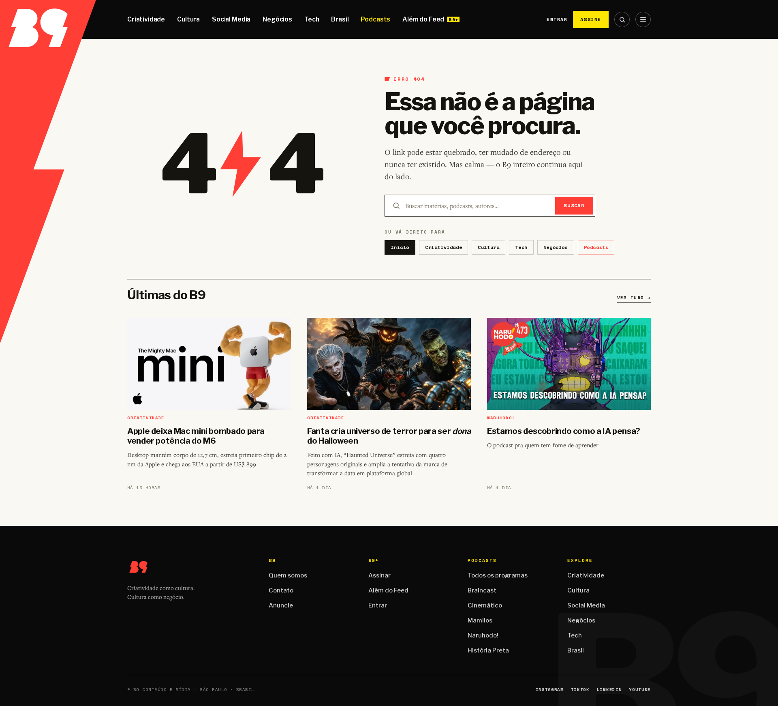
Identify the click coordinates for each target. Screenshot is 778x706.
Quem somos (288, 575)
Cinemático (485, 605)
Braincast (482, 590)
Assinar (379, 575)
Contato (281, 590)
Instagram (550, 690)
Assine (590, 19)
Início (400, 247)
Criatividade (146, 19)
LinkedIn (609, 690)
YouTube (640, 690)
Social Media (231, 19)
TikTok (580, 690)
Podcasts (375, 19)
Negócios (277, 19)
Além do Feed (423, 19)
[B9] (48, 19)
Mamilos (480, 620)
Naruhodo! (483, 635)
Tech (311, 19)
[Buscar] (622, 19)
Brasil (339, 19)
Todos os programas (498, 575)
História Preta (488, 650)
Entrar (557, 19)
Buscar (574, 205)
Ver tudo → (634, 297)
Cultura (188, 19)
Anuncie (281, 605)
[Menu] (643, 19)
